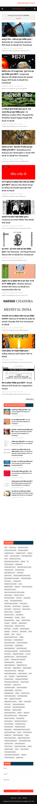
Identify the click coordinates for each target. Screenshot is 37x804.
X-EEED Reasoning (9, 757)
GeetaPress (18, 612)
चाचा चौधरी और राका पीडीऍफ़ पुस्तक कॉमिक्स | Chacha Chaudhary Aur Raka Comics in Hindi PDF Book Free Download (22, 493)
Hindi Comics (12, 547)
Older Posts (29, 399)
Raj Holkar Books (9, 726)
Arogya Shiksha (17, 668)
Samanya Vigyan (9, 626)
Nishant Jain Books (9, 718)
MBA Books (7, 710)
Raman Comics (26, 609)
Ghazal (17, 693)
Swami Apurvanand (20, 743)
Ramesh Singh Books (10, 732)
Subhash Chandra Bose (24, 738)
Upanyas (30, 553)
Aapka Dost (6, 48)
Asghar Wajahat (27, 668)
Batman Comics (9, 612)
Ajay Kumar (19, 662)
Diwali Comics (16, 684)
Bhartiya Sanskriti (24, 628)
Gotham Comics (25, 693)
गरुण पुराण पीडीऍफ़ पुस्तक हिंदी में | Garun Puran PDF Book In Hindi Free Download (20, 421)
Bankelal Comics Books (10, 584)
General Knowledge (26, 578)
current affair (27, 598)
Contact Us (13, 798)
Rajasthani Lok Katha (18, 654)
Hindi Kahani (26, 606)
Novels (6, 556)
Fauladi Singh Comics (10, 567)
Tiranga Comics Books (20, 746)
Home (19, 798)
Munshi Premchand (21, 648)
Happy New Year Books (15, 698)
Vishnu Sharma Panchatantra (12, 754)
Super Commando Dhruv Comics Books (14, 592)
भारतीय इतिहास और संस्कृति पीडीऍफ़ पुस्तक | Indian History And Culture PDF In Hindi (17, 354)
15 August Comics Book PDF (18, 659)
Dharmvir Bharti (25, 682)
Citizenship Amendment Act (12, 682)
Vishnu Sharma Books (10, 752)
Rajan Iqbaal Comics (10, 572)
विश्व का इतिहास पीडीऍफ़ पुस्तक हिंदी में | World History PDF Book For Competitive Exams (17, 386)
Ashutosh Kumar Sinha (10, 670)
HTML (6, 698)
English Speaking (9, 690)
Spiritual (23, 561)
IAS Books (14, 623)
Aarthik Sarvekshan (9, 662)
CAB (6, 676)
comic (20, 584)
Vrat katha (15, 628)
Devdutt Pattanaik (18, 640)
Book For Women (22, 673)
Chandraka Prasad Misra (21, 679)
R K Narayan (8, 654)
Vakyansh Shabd (9, 749)
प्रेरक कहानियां (8, 606)
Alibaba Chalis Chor (22, 665)
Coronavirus (15, 631)
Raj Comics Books (14, 556)
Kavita (30, 631)
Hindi (6, 547)
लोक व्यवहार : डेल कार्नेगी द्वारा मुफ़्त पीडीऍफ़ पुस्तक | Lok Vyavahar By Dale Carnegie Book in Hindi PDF (22, 463)
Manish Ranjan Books (10, 712)
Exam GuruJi (18, 690)
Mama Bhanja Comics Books (12, 578)
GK (27, 561)
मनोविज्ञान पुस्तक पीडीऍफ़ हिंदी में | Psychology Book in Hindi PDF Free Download (22, 442)
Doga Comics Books (10, 642)
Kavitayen (7, 634)
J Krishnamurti (16, 581)
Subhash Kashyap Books (11, 740)
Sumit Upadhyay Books (24, 740)
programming (19, 757)
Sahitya (27, 735)
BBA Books (21, 670)
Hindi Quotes (27, 701)
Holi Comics (8, 704)
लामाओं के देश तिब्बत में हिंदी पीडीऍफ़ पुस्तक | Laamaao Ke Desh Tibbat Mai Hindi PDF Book (18, 220)
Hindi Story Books (19, 570)
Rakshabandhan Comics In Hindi (22, 729)
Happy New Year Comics (11, 701)
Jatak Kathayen (19, 645)
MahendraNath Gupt (9, 648)
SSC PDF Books (16, 606)
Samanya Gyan (8, 595)
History (6, 600)
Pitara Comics (16, 609)
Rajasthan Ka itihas (20, 726)
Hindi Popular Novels (27, 556)
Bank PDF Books (26, 620)
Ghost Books (23, 631)
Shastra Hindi (8, 575)
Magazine (17, 586)
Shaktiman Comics (20, 626)
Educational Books (23, 550)
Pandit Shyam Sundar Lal (21, 721)
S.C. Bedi (28, 654)
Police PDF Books (9, 724)
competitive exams (20, 553)
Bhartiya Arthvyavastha (10, 673)
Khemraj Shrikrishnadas (19, 707)
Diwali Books (8, 684)
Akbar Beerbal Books (10, 665)
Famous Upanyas (9, 564)
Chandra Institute (9, 679)
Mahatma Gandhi (17, 710)
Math (13, 634)
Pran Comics (8, 581)
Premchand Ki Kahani (25, 651)
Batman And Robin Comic (11, 637)
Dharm (23, 617)
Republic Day (8, 735)
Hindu (6, 558)
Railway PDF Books (9, 620)
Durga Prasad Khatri (22, 687)
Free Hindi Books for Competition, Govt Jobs (23, 801)
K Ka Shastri (8, 707)
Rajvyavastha (8, 729)
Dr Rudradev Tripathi (10, 687)
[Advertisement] (18, 519)
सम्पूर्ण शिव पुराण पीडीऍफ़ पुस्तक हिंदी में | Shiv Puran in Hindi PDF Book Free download (21, 411)
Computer (7, 623)
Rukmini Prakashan (18, 735)
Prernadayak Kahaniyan (16, 600)
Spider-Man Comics (9, 656)
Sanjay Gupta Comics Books (12, 561)
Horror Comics (23, 603)
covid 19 (18, 634)
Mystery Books (22, 623)
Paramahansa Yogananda (11, 651)
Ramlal (19, 732)
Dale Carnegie (8, 640)
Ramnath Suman (27, 732)
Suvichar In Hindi (9, 743)
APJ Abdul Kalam (9, 617)
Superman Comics (9, 614)
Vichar (16, 749)
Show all (18, 18)
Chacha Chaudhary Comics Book (21, 575)
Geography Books (9, 693)
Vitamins (23, 754)
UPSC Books (8, 628)
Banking (17, 617)
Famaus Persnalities (22, 642)
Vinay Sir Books (24, 749)
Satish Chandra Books (10, 738)
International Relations (18, 704)
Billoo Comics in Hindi (10, 589)
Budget (21, 637)
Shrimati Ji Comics (19, 595)
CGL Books (11, 676)
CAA (30, 673)
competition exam (9, 553)
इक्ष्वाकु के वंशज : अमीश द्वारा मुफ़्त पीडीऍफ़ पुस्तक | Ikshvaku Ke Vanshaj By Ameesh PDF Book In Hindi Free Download (17, 42)
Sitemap (25, 798)
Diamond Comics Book (10, 550)
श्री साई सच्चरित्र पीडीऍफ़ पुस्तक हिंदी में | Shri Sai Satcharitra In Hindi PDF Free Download (21, 473)
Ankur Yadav (8, 668)
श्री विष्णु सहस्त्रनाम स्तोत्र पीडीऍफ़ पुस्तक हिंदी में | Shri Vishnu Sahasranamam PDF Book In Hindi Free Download (22, 483)
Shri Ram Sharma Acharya (11, 603)
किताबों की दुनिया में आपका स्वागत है (23, 3)
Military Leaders (23, 715)
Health (20, 701)
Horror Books (8, 609)
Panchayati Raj (20, 718)
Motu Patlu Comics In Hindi (24, 567)
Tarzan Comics (8, 746)
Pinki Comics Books (27, 586)
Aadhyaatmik (18, 564)
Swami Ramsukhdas (21, 656)
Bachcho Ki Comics (23, 547)
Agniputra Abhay (9, 586)
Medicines (26, 712)
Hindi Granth (20, 572)
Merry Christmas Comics (11, 715)
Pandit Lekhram (8, 721)
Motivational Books (9, 598)
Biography (7, 631)
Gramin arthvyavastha (10, 696)
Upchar (29, 746)
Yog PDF (7, 659)
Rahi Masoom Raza (20, 724)
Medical (20, 712)
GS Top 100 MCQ (9, 645)
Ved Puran (18, 598)
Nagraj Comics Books (15, 558)
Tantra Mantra (19, 614)
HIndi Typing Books (22, 696)
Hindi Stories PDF (9, 570)
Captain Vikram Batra (22, 676)
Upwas (18, 620)
